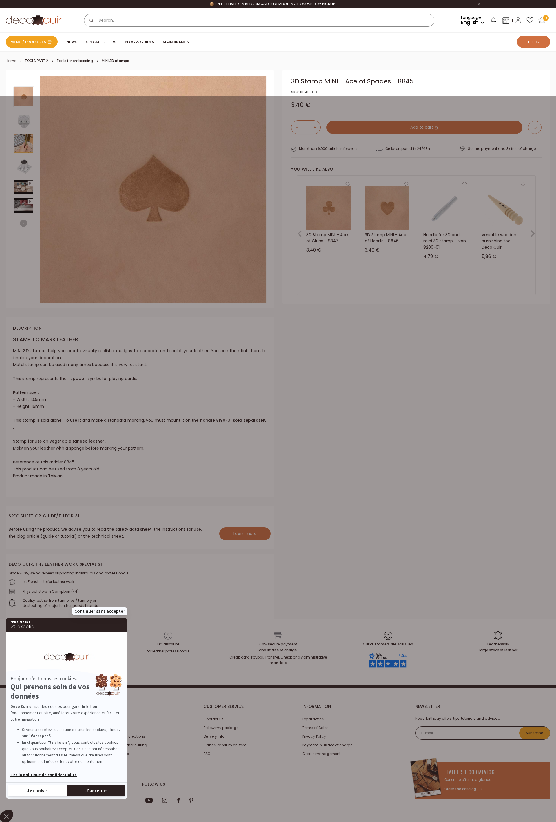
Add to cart (422, 127)
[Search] (91, 20)
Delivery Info (214, 736)
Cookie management (321, 753)
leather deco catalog (469, 772)
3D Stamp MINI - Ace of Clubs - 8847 (327, 238)
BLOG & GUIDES (139, 42)
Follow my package (221, 727)
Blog (533, 42)
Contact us (214, 718)
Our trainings (116, 718)
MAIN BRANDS (176, 42)
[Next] (23, 223)
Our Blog (112, 727)
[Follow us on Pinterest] (191, 800)
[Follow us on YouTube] (149, 800)
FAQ (207, 753)
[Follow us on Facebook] (178, 800)
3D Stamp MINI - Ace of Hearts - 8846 (385, 238)
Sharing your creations (125, 736)
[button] (493, 21)
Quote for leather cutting (126, 745)
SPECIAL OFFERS (101, 42)
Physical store (117, 753)
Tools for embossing (75, 60)
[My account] (518, 20)
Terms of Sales (315, 727)
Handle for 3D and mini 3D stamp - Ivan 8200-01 (444, 241)
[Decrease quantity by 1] (294, 127)
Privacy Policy (314, 736)
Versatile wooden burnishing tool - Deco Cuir (499, 241)
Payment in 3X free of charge (327, 745)
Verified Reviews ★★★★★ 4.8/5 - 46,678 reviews (272, 4)
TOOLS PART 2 (36, 60)
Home (11, 60)
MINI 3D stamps (115, 60)
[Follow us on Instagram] (165, 800)
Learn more (245, 534)
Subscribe (534, 732)
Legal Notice (313, 718)
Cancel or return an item (225, 745)
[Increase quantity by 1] (317, 127)
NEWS (71, 42)
